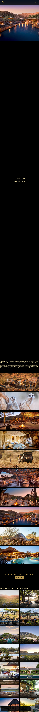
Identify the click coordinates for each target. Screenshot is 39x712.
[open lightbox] (19, 382)
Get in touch (19, 577)
